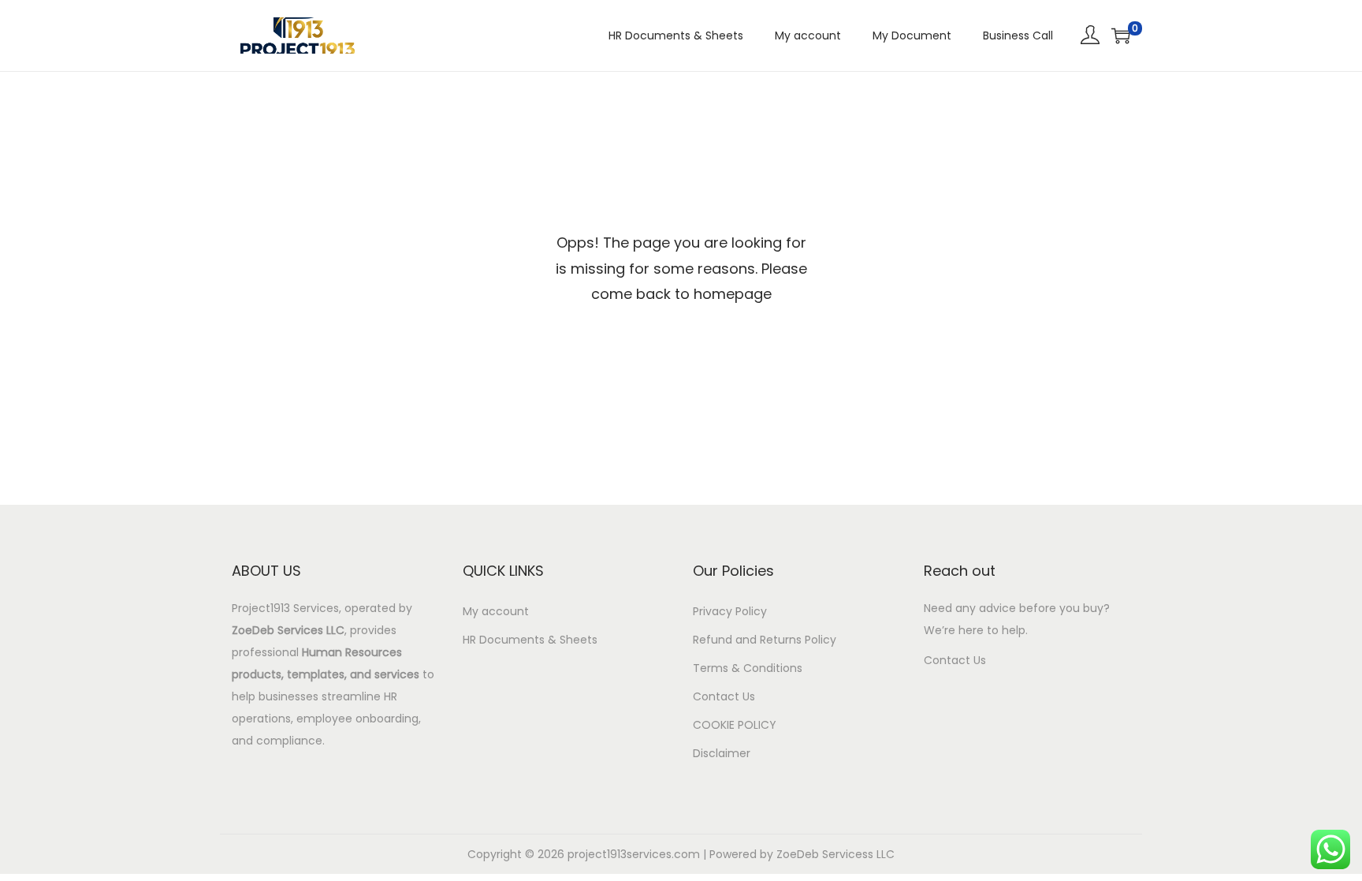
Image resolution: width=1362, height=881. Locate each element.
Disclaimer (721, 753)
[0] (1120, 35)
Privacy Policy (730, 611)
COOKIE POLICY (734, 725)
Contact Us (724, 696)
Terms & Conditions (747, 668)
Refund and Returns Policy (764, 640)
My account (496, 611)
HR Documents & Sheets (530, 640)
